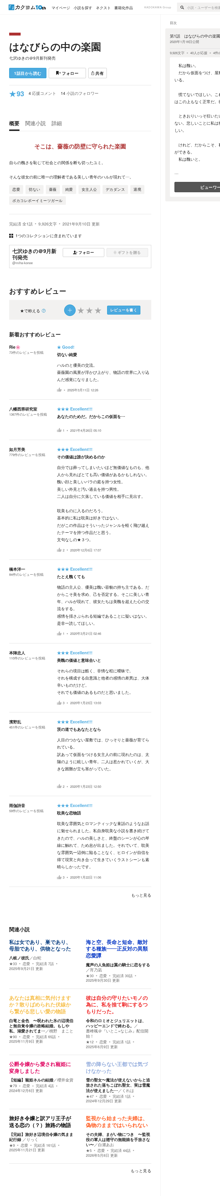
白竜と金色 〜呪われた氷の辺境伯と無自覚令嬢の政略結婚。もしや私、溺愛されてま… (41, 1026)
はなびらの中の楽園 (55, 46)
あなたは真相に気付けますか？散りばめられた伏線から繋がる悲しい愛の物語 (40, 1004)
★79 (13, 1085)
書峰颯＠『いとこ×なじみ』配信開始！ (117, 1033)
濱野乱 (15, 721)
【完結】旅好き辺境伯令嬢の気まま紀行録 (41, 1136)
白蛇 (37, 958)
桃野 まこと (61, 1031)
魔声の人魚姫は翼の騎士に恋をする (118, 964)
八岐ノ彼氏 (19, 958)
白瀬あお (106, 1144)
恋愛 (26, 963)
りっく (32, 1139)
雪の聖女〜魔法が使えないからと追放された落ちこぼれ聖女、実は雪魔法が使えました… (118, 1085)
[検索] (182, 7)
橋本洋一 (17, 569)
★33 (13, 963)
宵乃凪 (96, 970)
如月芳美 (17, 449)
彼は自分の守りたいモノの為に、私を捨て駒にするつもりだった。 (117, 1004)
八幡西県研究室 (23, 409)
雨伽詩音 (17, 805)
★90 (13, 1036)
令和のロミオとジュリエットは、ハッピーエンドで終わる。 (116, 1023)
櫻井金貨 (65, 1080)
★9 (12, 1145)
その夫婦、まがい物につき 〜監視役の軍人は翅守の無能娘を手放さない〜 (118, 1139)
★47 (90, 1096)
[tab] (15, 124)
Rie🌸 (14, 347)
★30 (90, 975)
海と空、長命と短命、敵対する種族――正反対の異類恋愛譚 (117, 949)
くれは (128, 1090)
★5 (89, 1150)
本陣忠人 (17, 652)
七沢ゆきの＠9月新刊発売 (32, 58)
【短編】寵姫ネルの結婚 (31, 1080)
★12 (90, 1042)
